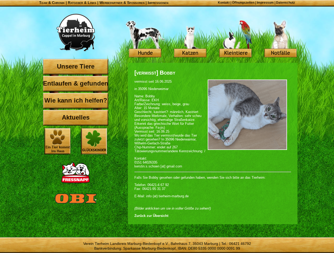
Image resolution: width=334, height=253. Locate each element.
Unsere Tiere (75, 66)
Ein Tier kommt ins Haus (57, 141)
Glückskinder (94, 142)
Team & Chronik (52, 3)
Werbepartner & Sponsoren (122, 3)
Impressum (265, 2)
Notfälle (280, 39)
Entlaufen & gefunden (75, 83)
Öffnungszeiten (243, 2)
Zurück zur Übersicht (151, 216)
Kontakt (224, 2)
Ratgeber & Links (82, 3)
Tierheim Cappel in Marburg (75, 32)
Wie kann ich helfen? (75, 100)
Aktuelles (76, 117)
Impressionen (158, 3)
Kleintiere (235, 39)
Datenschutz (285, 2)
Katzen (190, 39)
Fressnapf (75, 172)
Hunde (145, 39)
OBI (75, 204)
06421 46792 (240, 243)
